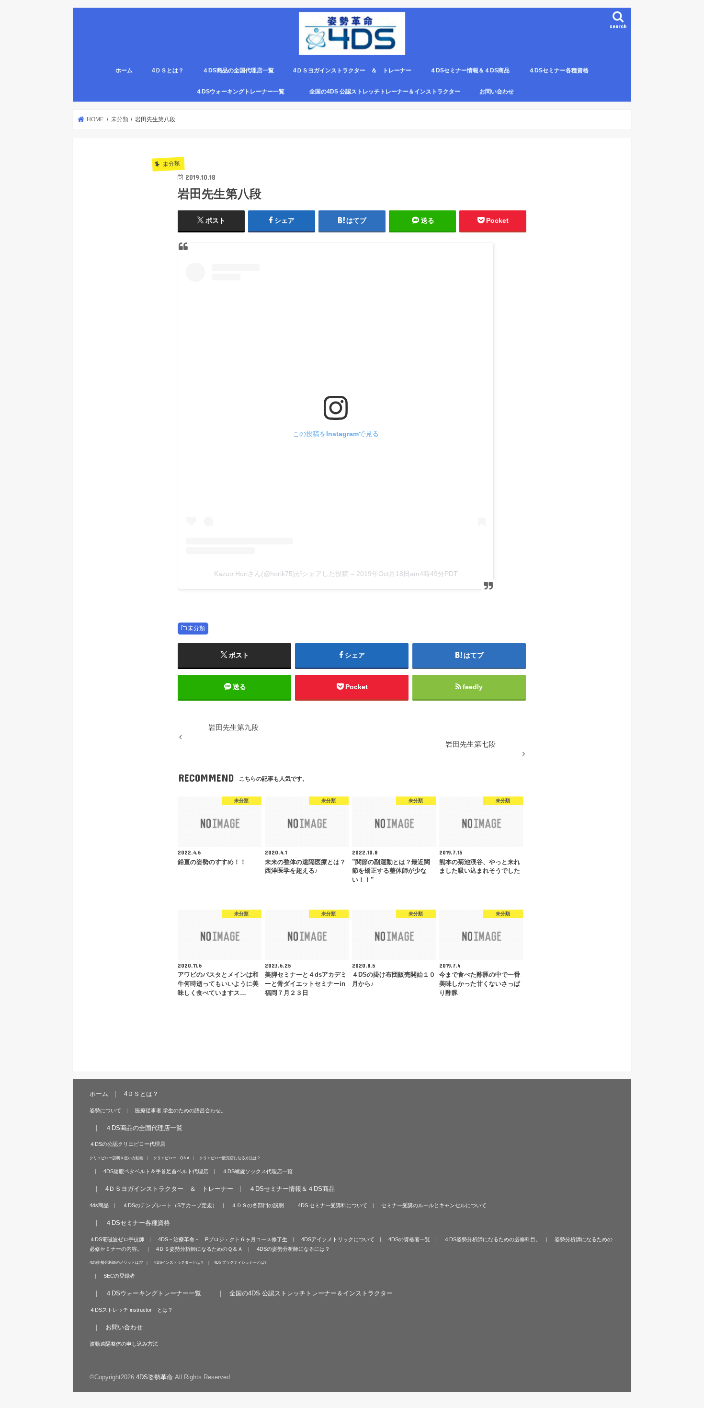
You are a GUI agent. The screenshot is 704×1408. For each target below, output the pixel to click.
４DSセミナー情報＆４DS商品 (470, 70)
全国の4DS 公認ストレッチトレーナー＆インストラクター (384, 91)
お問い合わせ (496, 91)
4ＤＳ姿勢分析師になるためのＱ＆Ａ (199, 1249)
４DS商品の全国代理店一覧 (238, 70)
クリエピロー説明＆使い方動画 (116, 1157)
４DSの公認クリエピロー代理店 (127, 1144)
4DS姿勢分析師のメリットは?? (116, 1262)
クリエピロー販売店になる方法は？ (230, 1157)
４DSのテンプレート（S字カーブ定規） (170, 1205)
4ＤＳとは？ (168, 70)
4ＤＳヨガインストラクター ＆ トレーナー (352, 70)
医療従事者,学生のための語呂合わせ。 (180, 1110)
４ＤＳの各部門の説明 (257, 1205)
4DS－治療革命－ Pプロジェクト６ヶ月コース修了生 (222, 1239)
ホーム (124, 70)
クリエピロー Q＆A (171, 1157)
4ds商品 (99, 1205)
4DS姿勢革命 (154, 1377)
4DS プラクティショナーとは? (240, 1262)
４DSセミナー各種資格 (559, 70)
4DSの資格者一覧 (409, 1239)
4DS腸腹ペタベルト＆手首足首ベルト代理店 (155, 1171)
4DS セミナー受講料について (332, 1205)
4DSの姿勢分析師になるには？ (293, 1249)
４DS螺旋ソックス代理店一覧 (257, 1171)
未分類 (196, 628)
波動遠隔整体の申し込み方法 (124, 1344)
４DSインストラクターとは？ (178, 1262)
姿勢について (105, 1110)
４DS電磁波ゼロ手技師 (117, 1239)
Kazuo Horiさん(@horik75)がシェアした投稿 (281, 573)
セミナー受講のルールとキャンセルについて (434, 1205)
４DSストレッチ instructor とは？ (131, 1310)
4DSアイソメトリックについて (338, 1239)
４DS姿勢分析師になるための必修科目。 (492, 1239)
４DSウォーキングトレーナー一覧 (246, 91)
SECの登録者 (119, 1276)
